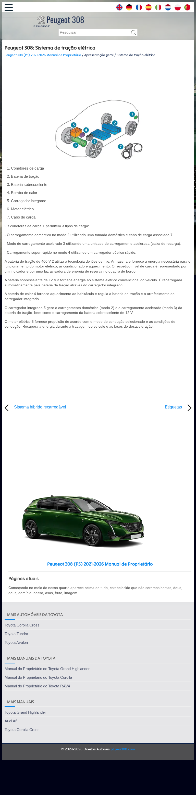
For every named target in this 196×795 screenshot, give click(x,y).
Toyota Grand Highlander (25, 712)
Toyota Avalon (16, 642)
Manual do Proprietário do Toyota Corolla (38, 677)
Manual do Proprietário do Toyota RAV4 (37, 686)
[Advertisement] (98, 76)
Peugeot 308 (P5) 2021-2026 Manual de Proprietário (43, 55)
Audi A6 (11, 721)
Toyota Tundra (16, 634)
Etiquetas (173, 407)
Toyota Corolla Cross (22, 625)
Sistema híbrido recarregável (40, 407)
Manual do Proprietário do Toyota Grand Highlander (47, 668)
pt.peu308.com (123, 749)
